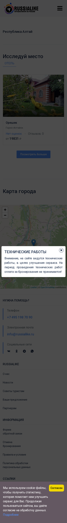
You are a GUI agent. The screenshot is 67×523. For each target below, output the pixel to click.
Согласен (56, 487)
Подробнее (11, 514)
